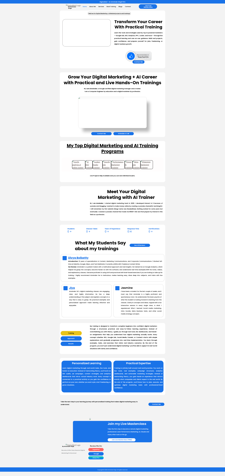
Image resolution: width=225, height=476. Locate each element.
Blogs (120, 6)
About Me (92, 6)
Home (85, 6)
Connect (128, 6)
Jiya (72, 288)
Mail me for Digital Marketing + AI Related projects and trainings (109, 13)
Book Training (111, 6)
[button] (148, 6)
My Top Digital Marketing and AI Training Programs (112, 148)
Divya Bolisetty (78, 258)
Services (101, 6)
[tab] (71, 333)
